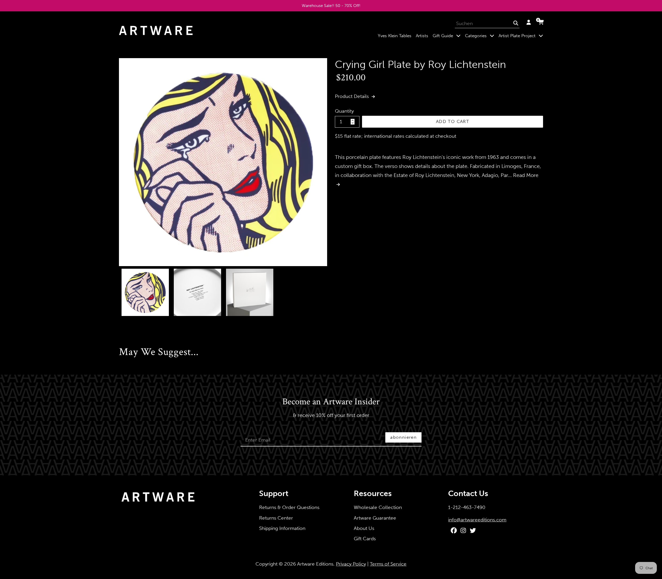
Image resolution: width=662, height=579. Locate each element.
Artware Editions (315, 564)
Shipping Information (282, 528)
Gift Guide (448, 35)
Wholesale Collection (378, 507)
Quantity (344, 111)
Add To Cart (452, 121)
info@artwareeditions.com (477, 520)
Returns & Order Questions (289, 507)
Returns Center (276, 518)
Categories (480, 35)
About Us (364, 528)
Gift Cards (365, 539)
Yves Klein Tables (394, 35)
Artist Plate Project (522, 35)
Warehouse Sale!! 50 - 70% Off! (331, 5)
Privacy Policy (351, 564)
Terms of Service (388, 564)
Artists (422, 35)
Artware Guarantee (375, 518)
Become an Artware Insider (331, 402)
